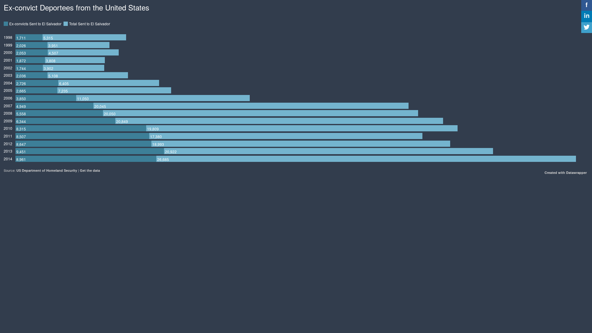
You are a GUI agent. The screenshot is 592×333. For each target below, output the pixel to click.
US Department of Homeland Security (46, 170)
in (587, 15)
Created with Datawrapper (566, 172)
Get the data (90, 170)
